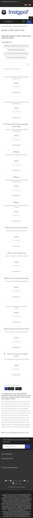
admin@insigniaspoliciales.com (10, 1)
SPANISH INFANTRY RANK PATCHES (16, 46)
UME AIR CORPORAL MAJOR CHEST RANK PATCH (16, 181)
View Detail (16, 86)
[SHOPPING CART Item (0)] (24, 21)
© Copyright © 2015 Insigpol (16, 487)
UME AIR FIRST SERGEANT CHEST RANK (16, 307)
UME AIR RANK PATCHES (16, 50)
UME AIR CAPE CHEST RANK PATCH (16, 332)
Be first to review (16, 92)
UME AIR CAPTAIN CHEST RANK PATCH (16, 359)
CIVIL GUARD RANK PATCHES (16, 57)
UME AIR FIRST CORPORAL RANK (16, 155)
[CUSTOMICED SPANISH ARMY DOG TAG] (14, 433)
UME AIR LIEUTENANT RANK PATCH (16, 281)
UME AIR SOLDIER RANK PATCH (16, 231)
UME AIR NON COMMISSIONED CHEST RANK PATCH (16, 103)
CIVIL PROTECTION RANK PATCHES (16, 54)
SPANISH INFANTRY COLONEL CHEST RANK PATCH (16, 77)
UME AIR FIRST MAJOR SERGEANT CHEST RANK (16, 130)
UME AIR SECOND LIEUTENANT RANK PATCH (16, 206)
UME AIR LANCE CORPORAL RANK (16, 256)
